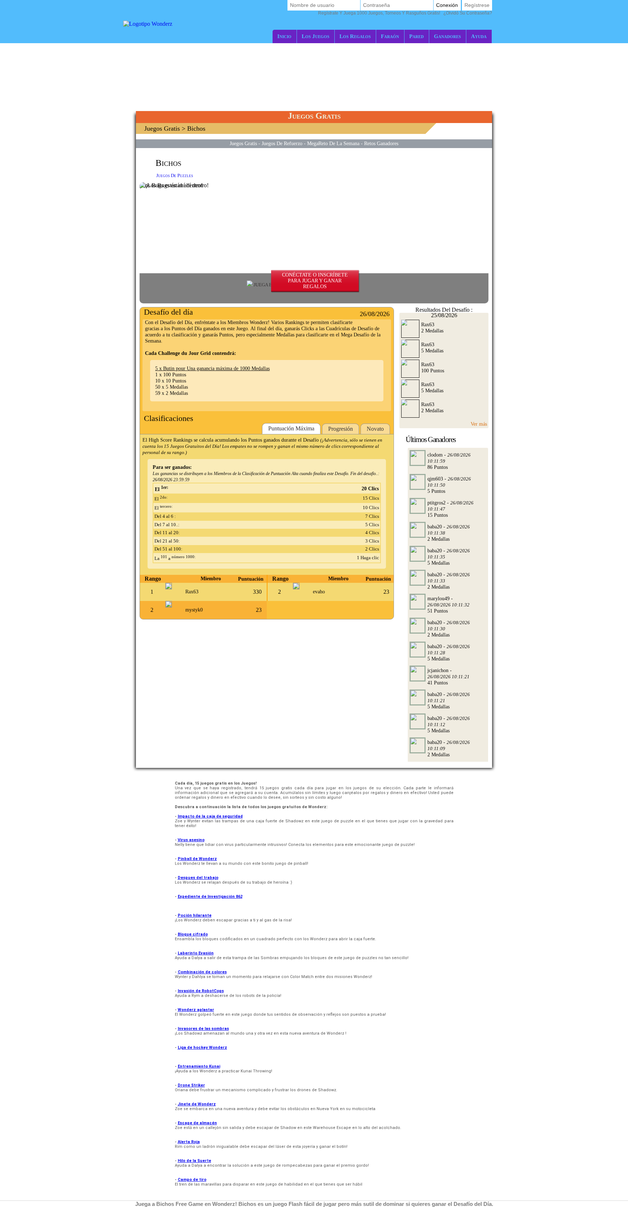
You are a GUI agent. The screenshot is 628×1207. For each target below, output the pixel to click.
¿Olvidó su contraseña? (405, 13)
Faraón (390, 36)
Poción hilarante (195, 915)
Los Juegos (315, 36)
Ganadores (447, 36)
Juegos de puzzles (174, 175)
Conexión (447, 5)
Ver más (479, 424)
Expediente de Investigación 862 (210, 896)
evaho (319, 591)
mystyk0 (194, 610)
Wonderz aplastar (196, 1009)
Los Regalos (355, 36)
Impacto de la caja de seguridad (210, 816)
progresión (340, 429)
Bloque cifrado (193, 934)
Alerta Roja (189, 1142)
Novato (375, 429)
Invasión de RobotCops (201, 991)
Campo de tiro (192, 1179)
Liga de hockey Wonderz (202, 1047)
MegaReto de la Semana (333, 143)
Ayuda (479, 36)
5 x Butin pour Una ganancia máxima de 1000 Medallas (212, 368)
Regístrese (477, 5)
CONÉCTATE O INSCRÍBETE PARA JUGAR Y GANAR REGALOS (315, 280)
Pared (416, 36)
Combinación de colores (202, 972)
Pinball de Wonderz (197, 858)
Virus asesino (191, 840)
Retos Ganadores (381, 143)
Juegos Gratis (162, 128)
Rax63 (191, 591)
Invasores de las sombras (203, 1028)
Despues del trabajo (198, 877)
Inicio (284, 36)
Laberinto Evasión (196, 953)
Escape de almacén (197, 1123)
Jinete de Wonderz (197, 1104)
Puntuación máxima (291, 428)
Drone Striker (191, 1085)
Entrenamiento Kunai (199, 1066)
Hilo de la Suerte (194, 1160)
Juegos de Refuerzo (282, 143)
